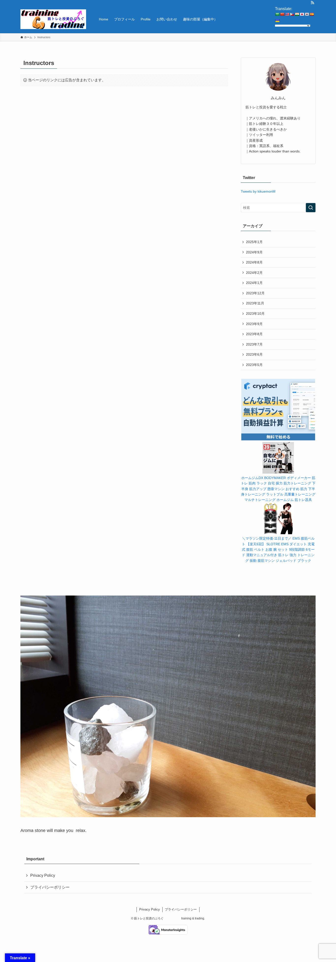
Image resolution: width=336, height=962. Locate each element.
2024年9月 (254, 252)
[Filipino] (292, 14)
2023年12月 (255, 293)
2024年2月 (254, 273)
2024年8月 (254, 262)
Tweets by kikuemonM (258, 191)
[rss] (312, 2)
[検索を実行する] (311, 207)
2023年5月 (254, 365)
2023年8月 (254, 334)
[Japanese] (302, 14)
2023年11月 (255, 303)
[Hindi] (297, 14)
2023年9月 (254, 324)
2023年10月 (255, 313)
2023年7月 (254, 344)
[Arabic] (277, 14)
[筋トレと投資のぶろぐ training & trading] (53, 19)
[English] (287, 14)
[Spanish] (311, 14)
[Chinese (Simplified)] (282, 14)
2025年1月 (254, 242)
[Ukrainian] (277, 21)
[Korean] (307, 14)
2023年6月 (254, 354)
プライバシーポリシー (50, 887)
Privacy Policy (42, 875)
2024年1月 (254, 283)
